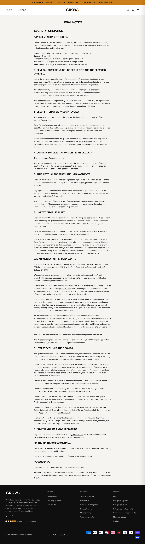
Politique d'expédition (121, 501)
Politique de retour (120, 505)
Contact (116, 521)
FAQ (114, 497)
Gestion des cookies (58, 535)
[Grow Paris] (23, 493)
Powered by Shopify (25, 535)
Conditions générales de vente (124, 513)
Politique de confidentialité (123, 509)
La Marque (22, 10)
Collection (9, 10)
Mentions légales (119, 517)
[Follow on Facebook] (6, 516)
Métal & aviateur (86, 513)
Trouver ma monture (87, 517)
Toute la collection (87, 497)
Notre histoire (52, 497)
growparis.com (50, 45)
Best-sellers (84, 501)
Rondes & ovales (86, 509)
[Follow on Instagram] (12, 516)
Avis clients (51, 505)
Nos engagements (54, 501)
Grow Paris (46, 56)
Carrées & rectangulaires (89, 505)
